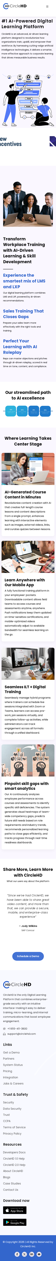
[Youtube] (39, 1254)
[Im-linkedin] (31, 1254)
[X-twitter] (24, 1254)
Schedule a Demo (28, 956)
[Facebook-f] (17, 1254)
